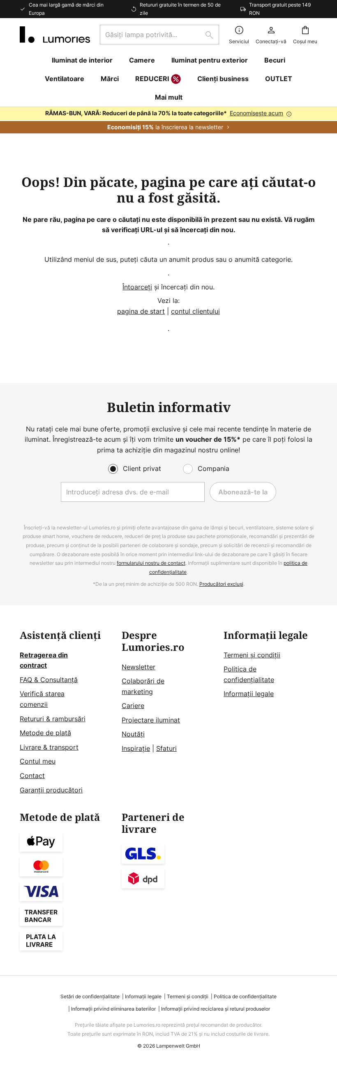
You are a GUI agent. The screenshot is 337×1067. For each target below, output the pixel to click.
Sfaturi (166, 748)
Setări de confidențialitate (90, 996)
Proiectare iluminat (151, 720)
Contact (32, 775)
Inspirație (136, 748)
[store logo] (55, 34)
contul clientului (195, 311)
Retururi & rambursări (52, 718)
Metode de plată (45, 732)
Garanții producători (51, 789)
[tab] (66, 712)
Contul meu (37, 761)
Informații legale (249, 693)
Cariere (133, 705)
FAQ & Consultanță (49, 679)
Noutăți (133, 734)
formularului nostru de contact (151, 562)
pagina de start (141, 311)
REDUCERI (152, 79)
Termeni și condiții (252, 654)
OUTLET (278, 79)
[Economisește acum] (168, 120)
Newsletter (138, 666)
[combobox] (159, 34)
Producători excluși (221, 583)
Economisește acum (256, 113)
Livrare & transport (49, 747)
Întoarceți (137, 286)
